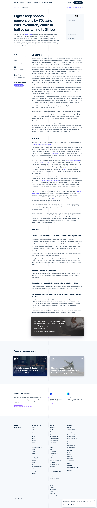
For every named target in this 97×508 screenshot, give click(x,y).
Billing (33, 432)
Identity (33, 449)
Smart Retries (57, 198)
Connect (34, 440)
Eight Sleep (28, 34)
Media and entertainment (55, 460)
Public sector (53, 466)
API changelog (53, 489)
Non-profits (52, 462)
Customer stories (71, 429)
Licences (69, 441)
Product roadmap (71, 452)
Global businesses (54, 440)
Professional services (54, 464)
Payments (34, 460)
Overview (69, 7)
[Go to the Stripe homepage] (15, 425)
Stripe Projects (53, 493)
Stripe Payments (38, 144)
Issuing (33, 453)
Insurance (52, 458)
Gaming (51, 455)
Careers (69, 454)
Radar (33, 464)
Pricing (51, 2)
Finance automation (54, 438)
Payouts (34, 462)
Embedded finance (54, 436)
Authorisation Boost (36, 431)
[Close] (94, 501)
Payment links (35, 458)
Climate (33, 438)
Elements (34, 445)
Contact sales (77, 2)
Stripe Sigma (35, 468)
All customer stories (78, 7)
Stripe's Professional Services (50, 180)
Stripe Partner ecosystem (55, 476)
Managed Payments (36, 457)
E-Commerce (53, 434)
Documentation (53, 484)
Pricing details (53, 403)
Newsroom (69, 456)
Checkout (34, 436)
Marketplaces (53, 444)
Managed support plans (72, 467)
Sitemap (69, 443)
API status (52, 487)
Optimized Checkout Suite (72, 160)
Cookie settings (71, 445)
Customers (17, 7)
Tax (32, 470)
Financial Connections (37, 447)
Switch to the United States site (71, 504)
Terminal (34, 471)
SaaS (51, 449)
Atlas (33, 429)
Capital (33, 434)
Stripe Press (70, 458)
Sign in (69, 2)
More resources (71, 447)
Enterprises (52, 427)
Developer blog (53, 495)
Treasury (34, 473)
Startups (52, 429)
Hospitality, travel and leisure (56, 457)
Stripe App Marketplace (55, 475)
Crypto (33, 442)
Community (70, 432)
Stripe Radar (56, 153)
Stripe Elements (44, 162)
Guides (69, 427)
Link (64, 169)
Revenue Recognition (37, 466)
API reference (70, 403)
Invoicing (34, 451)
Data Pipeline (35, 444)
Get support (70, 465)
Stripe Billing (48, 144)
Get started (18, 406)
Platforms (52, 447)
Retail (51, 468)
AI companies (53, 451)
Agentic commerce (54, 431)
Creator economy (54, 453)
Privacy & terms (71, 436)
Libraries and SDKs (54, 491)
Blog (68, 431)
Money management (54, 445)
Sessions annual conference (73, 434)
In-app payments (53, 442)
